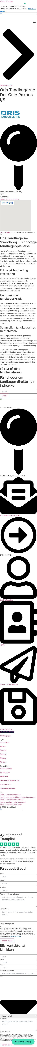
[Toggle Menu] (34, 22)
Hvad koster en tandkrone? (10, 795)
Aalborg (3, 754)
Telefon (3, 887)
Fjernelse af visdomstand (9, 780)
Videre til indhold (6, 1)
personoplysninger (15, 936)
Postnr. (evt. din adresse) (9, 894)
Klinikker (7, 232)
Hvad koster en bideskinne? (11, 805)
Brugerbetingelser (5, 1031)
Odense (3, 750)
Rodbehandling (6, 768)
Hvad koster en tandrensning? (11, 800)
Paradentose (5, 772)
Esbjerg (3, 758)
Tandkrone (4, 776)
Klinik (1, 976)
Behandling (4, 909)
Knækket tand (5, 784)
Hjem (1, 232)
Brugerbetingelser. (7, 924)
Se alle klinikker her (7, 732)
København (4, 742)
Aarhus (2, 746)
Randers (3, 762)
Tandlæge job (5, 736)
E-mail (2, 880)
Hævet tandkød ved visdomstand (13, 802)
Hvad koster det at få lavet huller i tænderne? (18, 797)
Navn (2, 873)
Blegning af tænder (7, 788)
